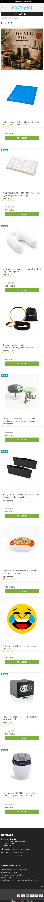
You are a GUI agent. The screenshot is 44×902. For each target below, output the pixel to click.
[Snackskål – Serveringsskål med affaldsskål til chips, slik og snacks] (22, 547)
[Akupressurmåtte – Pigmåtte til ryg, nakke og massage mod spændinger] (22, 169)
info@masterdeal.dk (16, 852)
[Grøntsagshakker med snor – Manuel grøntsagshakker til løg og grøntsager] (22, 395)
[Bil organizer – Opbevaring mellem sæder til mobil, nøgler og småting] (22, 471)
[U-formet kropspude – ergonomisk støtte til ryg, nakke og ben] (22, 245)
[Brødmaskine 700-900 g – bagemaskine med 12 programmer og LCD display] (22, 769)
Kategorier (21, 13)
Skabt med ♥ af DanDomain (22, 901)
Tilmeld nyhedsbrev (22, 1)
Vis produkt (22, 138)
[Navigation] (2, 7)
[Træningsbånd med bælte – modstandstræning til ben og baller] (22, 321)
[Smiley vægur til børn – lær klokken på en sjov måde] (22, 622)
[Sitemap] (42, 886)
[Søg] (37, 7)
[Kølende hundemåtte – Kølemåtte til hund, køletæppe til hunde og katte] (22, 98)
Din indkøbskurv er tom (33, 7)
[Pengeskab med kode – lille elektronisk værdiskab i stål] (22, 693)
